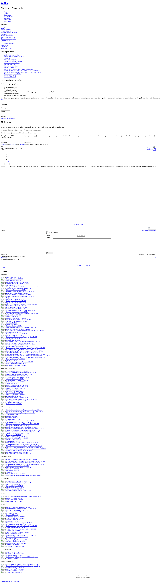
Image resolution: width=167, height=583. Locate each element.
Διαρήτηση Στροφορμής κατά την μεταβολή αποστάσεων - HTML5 (24, 351)
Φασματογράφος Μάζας (10, 66)
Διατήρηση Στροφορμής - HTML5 (15, 359)
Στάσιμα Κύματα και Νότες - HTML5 (16, 401)
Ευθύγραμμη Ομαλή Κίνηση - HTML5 (17, 282)
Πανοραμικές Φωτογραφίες (8, 39)
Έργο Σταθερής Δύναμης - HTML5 (16, 305)
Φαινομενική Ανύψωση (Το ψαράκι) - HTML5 (19, 522)
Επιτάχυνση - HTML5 (12, 285)
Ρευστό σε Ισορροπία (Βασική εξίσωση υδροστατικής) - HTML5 (24, 496)
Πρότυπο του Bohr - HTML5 (14, 552)
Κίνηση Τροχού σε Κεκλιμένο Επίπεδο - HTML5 (20, 343)
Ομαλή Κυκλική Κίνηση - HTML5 (16, 318)
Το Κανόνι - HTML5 (12, 324)
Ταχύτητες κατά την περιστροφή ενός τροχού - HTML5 (21, 337)
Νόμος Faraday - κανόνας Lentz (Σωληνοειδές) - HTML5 (22, 442)
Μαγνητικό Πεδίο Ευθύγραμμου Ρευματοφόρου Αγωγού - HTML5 (25, 428)
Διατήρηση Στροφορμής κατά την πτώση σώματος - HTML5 (23, 352)
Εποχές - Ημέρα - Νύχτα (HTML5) (14, 56)
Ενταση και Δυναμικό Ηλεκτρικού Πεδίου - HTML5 (20, 421)
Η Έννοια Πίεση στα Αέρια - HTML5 (16, 481)
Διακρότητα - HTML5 (12, 383)
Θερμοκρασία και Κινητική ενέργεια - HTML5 (19, 482)
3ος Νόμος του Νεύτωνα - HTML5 (16, 301)
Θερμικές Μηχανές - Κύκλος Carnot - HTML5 (19, 490)
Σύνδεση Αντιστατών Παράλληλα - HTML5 (18, 467)
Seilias (4, 3)
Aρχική (6, 12)
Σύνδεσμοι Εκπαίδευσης (7, 43)
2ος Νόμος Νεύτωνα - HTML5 (14, 299)
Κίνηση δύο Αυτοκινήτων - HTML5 (16, 290)
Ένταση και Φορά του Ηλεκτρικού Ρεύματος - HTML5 (21, 459)
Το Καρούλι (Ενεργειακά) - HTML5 (16, 365)
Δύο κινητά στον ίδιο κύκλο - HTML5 (16, 321)
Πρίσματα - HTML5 (10, 75)
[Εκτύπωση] (150, 148)
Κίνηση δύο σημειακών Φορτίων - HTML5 (18, 425)
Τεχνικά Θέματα (8, 16)
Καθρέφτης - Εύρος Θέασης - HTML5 (16, 510)
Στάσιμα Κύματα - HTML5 (13, 396)
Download (7, 18)
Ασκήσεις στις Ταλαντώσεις (14, 572)
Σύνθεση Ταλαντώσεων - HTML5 (15, 382)
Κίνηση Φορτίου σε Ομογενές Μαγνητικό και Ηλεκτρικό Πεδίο (22, 70)
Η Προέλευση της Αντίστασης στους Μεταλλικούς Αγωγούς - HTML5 (25, 461)
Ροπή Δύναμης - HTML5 (13, 340)
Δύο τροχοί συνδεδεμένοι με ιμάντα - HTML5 (19, 319)
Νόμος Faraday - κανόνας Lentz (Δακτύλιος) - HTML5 (21, 444)
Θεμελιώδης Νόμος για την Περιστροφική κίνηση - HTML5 (23, 341)
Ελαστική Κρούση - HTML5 (14, 326)
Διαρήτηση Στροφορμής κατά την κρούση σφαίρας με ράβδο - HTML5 (25, 354)
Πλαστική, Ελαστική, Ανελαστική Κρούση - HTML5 (21, 327)
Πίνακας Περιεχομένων (7, 35)
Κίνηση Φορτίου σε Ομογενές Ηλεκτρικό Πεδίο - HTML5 (22, 424)
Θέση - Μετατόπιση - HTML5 (14, 277)
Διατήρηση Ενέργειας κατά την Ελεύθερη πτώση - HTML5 (22, 313)
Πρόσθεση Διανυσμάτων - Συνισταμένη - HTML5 (20, 296)
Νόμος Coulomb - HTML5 (13, 419)
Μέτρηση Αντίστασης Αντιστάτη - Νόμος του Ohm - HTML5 (23, 462)
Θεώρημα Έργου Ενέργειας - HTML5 (16, 363)
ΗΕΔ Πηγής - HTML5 (12, 470)
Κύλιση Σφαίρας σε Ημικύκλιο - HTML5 (17, 346)
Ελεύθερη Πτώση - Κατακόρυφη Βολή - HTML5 (20, 291)
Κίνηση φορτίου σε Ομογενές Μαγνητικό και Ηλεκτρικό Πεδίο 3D (22, 72)
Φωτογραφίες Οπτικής (12, 544)
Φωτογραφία (7, 15)
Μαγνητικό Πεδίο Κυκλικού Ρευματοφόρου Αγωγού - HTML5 (23, 430)
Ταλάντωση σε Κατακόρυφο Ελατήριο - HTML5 (19, 374)
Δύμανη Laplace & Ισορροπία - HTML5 (17, 436)
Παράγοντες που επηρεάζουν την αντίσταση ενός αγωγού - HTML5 (25, 464)
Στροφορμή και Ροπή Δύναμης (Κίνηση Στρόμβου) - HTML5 (23, 349)
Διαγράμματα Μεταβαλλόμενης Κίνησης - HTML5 (20, 288)
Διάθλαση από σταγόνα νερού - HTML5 (17, 527)
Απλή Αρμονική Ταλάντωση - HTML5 (17, 371)
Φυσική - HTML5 (6, 29)
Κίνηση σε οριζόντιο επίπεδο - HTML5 (17, 302)
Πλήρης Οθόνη (78, 224)
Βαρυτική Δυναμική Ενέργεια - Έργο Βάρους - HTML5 (21, 310)
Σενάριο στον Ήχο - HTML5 (14, 404)
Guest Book (7, 21)
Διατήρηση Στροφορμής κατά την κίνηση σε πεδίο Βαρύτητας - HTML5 (26, 357)
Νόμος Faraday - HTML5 (13, 441)
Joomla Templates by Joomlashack (10, 581)
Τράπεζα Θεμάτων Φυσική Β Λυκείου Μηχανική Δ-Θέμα (22, 564)
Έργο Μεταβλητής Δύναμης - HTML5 (16, 307)
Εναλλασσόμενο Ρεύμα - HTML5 (15, 473)
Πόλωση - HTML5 (11, 538)
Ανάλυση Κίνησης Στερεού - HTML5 (16, 334)
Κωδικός (3, 111)
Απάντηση (4, 257)
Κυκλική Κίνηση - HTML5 (13, 332)
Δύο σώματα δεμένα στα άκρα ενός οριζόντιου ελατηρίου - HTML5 (25, 330)
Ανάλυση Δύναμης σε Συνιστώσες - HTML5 (18, 294)
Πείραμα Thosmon (9, 64)
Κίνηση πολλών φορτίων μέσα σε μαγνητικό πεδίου (18, 69)
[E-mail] (154, 148)
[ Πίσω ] (3, 267)
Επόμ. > (88, 265)
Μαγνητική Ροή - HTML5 (13, 439)
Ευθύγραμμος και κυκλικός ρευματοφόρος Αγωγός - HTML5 (23, 431)
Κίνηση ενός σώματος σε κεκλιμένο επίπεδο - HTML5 (21, 304)
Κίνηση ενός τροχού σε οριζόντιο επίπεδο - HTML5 (20, 344)
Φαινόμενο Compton (10, 59)
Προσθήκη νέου (145, 230)
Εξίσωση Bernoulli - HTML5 (14, 498)
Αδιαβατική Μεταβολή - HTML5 (15, 489)
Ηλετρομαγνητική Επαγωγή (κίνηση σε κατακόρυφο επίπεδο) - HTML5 (26, 449)
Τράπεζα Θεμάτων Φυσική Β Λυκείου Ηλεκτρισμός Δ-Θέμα (23, 566)
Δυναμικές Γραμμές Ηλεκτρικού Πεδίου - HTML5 (20, 422)
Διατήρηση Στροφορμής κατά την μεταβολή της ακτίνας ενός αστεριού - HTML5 (28, 355)
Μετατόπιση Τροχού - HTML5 (12, 74)
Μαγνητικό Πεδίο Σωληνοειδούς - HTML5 (18, 433)
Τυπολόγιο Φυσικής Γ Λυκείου (14, 570)
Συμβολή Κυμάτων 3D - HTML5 (15, 394)
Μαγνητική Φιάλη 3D (10, 67)
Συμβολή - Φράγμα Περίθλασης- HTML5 (17, 540)
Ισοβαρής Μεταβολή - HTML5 (14, 484)
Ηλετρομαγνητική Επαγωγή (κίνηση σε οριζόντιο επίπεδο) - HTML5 (25, 447)
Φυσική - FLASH (6, 31)
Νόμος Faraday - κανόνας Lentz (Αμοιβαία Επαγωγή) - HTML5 (24, 446)
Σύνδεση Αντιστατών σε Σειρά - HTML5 (17, 466)
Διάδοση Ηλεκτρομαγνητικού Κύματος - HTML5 (20, 453)
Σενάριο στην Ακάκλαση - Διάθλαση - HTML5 (19, 524)
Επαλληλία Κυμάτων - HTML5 (15, 391)
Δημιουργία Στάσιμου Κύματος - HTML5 (17, 397)
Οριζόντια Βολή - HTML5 (13, 315)
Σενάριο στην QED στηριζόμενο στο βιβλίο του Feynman (22, 557)
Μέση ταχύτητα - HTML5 (13, 280)
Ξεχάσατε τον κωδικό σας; (8, 118)
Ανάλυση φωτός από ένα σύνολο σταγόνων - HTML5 (21, 529)
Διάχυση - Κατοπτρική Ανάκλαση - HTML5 (18, 507)
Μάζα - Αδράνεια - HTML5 (14, 298)
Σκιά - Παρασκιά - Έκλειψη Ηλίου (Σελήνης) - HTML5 (21, 535)
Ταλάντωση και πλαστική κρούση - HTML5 (18, 375)
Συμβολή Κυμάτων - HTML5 (14, 393)
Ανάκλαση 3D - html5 (10, 77)
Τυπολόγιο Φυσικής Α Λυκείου (15, 567)
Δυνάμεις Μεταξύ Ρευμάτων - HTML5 (17, 438)
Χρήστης (3, 108)
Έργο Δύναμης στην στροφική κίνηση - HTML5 (19, 362)
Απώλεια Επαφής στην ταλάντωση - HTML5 (18, 377)
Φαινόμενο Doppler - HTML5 (14, 402)
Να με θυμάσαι (7, 115)
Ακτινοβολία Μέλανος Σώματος (13, 61)
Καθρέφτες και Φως (11, 513)
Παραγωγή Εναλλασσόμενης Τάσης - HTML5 (19, 450)
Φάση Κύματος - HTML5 (13, 390)
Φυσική (6, 13)
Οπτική (22, 144)
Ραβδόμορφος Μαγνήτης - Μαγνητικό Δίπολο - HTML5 (21, 427)
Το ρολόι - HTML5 (11, 323)
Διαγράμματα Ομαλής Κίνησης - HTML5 (17, 283)
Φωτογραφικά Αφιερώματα (8, 37)
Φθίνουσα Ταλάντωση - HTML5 (15, 379)
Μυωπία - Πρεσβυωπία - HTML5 (15, 541)
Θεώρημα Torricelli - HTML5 (14, 499)
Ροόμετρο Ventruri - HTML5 (14, 501)
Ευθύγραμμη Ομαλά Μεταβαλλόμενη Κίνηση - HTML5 (22, 287)
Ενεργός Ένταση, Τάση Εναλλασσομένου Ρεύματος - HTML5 (23, 475)
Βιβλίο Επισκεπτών (6, 48)
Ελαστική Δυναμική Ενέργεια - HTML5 (17, 312)
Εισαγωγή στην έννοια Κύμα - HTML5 (17, 385)
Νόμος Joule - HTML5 (12, 469)
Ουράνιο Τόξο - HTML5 (13, 530)
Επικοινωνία (7, 19)
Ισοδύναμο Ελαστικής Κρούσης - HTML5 (18, 329)
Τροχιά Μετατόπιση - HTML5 (14, 279)
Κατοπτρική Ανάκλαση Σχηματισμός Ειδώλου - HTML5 (21, 508)
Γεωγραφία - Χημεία (6, 34)
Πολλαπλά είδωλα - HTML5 (14, 512)
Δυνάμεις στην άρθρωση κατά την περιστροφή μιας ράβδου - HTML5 (25, 348)
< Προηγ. (78, 265)
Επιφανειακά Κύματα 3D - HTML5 (16, 388)
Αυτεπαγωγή (7, 58)
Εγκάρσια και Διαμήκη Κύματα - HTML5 (17, 386)
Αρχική (3, 28)
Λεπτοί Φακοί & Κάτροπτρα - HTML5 (17, 537)
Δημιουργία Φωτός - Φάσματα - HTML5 (17, 532)
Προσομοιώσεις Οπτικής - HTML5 (16, 543)
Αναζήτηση (4, 46)
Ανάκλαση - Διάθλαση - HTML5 (15, 518)
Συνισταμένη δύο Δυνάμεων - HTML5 (17, 293)
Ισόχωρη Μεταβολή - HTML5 (14, 486)
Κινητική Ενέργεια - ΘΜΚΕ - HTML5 (17, 308)
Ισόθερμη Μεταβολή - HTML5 (15, 487)
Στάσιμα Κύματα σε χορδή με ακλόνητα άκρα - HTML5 (21, 399)
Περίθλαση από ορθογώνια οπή (15, 546)
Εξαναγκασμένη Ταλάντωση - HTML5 (17, 380)
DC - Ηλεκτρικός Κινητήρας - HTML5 (17, 452)
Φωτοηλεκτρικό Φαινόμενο (11, 63)
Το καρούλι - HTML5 (12, 360)
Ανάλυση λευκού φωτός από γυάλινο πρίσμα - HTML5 (21, 526)
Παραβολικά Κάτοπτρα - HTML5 (15, 516)
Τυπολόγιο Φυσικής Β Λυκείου (15, 569)
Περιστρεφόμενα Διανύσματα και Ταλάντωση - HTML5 (21, 372)
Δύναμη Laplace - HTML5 (13, 435)
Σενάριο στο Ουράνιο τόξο (11, 55)
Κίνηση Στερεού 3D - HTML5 (14, 335)
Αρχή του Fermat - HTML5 (13, 519)
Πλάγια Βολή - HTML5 (12, 316)
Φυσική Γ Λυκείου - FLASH (9, 32)
